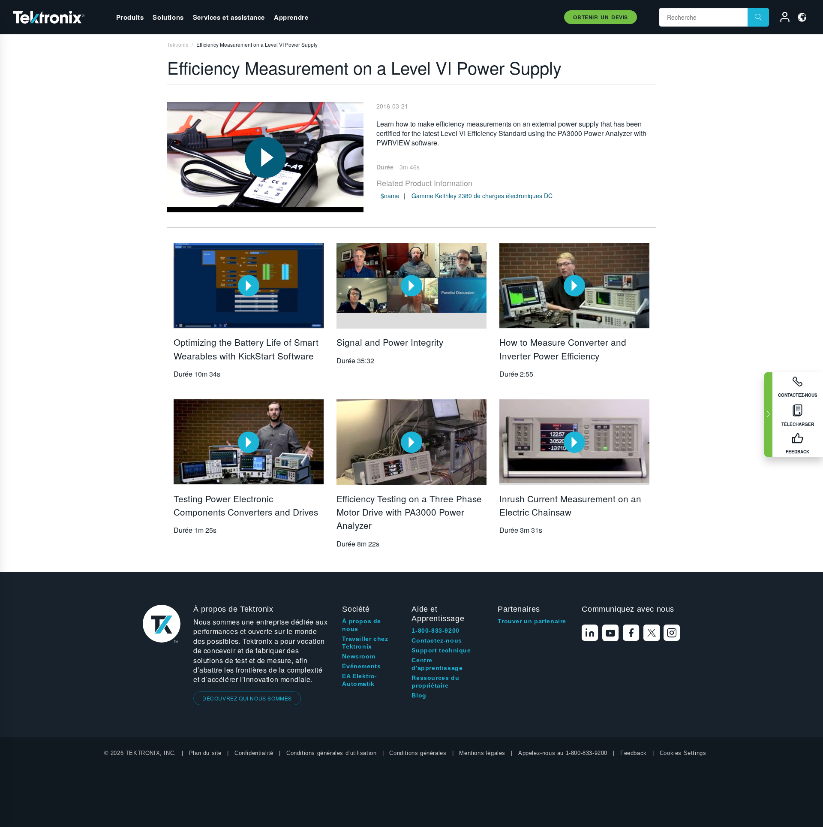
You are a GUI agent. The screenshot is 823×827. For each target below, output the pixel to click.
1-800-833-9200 (435, 630)
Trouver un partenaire (532, 621)
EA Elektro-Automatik (359, 680)
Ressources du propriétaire (435, 681)
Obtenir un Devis (600, 17)
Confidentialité (253, 753)
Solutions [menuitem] (168, 17)
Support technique (441, 650)
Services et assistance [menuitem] (229, 17)
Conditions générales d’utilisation (331, 753)
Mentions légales (482, 753)
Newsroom (358, 656)
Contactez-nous (437, 640)
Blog (419, 695)
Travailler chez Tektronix (365, 642)
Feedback (633, 753)
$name (390, 195)
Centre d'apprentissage (437, 664)
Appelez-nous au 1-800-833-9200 (562, 753)
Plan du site (205, 753)
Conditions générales (417, 753)
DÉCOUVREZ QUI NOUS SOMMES (247, 698)
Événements (361, 666)
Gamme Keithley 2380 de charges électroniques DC (482, 195)
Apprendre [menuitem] (291, 17)
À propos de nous (361, 625)
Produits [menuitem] (130, 17)
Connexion (781, 18)
